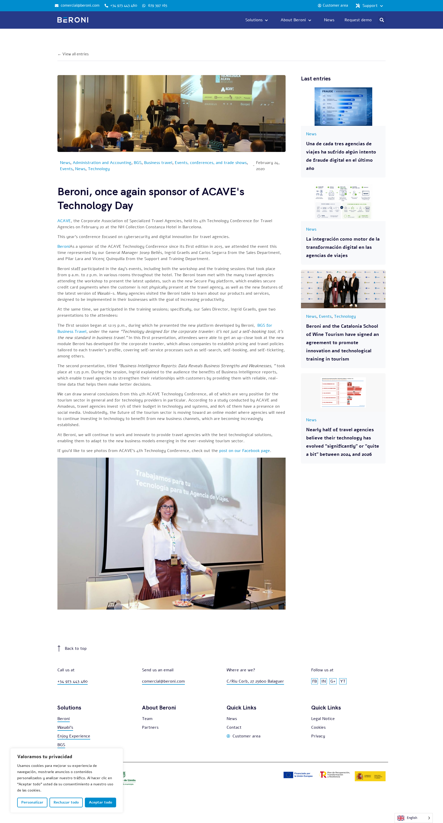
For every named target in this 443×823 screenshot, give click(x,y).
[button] (382, 20)
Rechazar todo (66, 802)
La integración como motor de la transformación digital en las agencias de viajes (343, 247)
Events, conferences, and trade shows (211, 163)
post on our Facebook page (244, 451)
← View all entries (73, 54)
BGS (138, 163)
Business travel (158, 163)
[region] (66, 780)
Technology (99, 169)
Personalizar (32, 802)
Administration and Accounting (102, 163)
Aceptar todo (100, 802)
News (65, 163)
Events (66, 169)
